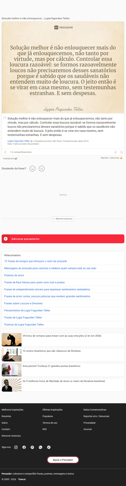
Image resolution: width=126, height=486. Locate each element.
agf (15, 158)
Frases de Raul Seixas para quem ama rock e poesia (34, 282)
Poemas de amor (14, 275)
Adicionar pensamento (25, 238)
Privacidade (89, 422)
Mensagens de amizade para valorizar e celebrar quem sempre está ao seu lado (50, 268)
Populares (47, 416)
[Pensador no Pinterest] (32, 447)
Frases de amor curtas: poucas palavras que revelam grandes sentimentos (47, 296)
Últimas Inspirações (52, 409)
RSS (44, 429)
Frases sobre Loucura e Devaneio (23, 303)
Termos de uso (49, 422)
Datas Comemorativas (95, 409)
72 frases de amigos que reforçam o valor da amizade (35, 261)
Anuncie (88, 429)
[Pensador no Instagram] (16, 447)
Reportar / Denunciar (110, 158)
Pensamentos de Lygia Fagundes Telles (27, 310)
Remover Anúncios (11, 435)
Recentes (6, 416)
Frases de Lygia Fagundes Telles (23, 317)
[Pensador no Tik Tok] (48, 447)
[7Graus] (22, 479)
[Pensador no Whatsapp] (40, 447)
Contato (6, 429)
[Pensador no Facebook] (24, 447)
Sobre (5, 422)
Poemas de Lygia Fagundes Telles (24, 324)
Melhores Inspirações (12, 409)
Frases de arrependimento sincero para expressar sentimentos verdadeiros (47, 289)
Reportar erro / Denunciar (96, 416)
